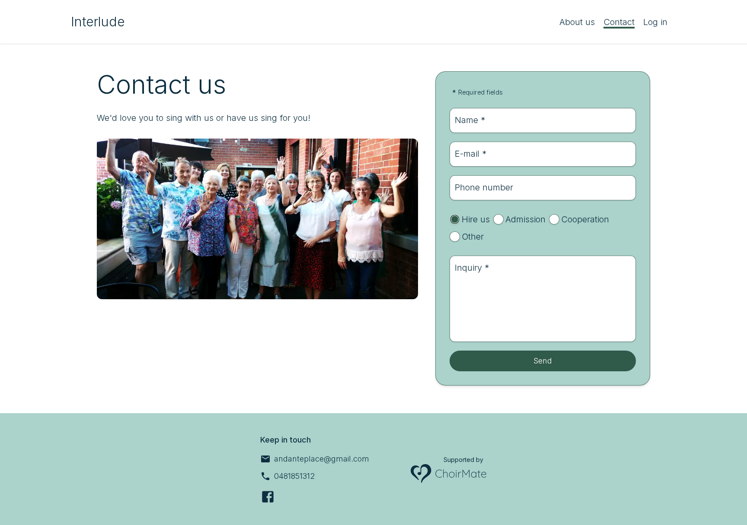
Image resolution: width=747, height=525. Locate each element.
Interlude (98, 21)
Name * (470, 120)
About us (577, 22)
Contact (619, 22)
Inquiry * (472, 267)
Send (542, 360)
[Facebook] (267, 496)
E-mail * (471, 154)
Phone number (484, 187)
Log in (655, 22)
